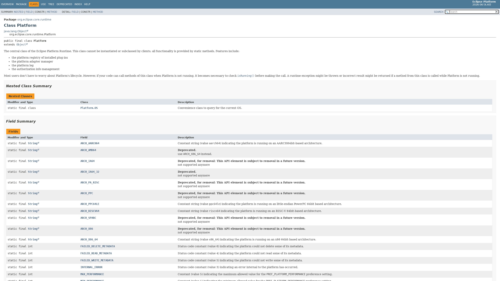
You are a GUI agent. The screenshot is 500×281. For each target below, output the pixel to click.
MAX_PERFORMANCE (92, 274)
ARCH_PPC (86, 193)
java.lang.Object (15, 31)
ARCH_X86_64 (89, 239)
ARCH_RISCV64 (89, 211)
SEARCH (438, 12)
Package (21, 4)
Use (43, 4)
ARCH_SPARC (88, 217)
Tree (51, 4)
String (32, 143)
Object (21, 44)
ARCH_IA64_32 (89, 171)
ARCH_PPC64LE (89, 203)
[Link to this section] (54, 86)
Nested (18, 12)
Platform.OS (89, 107)
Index (78, 4)
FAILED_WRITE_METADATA (96, 260)
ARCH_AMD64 (88, 150)
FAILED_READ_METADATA (96, 253)
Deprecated (64, 4)
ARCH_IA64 (87, 161)
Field (29, 12)
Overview (7, 4)
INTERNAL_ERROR (91, 267)
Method (52, 12)
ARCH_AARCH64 (89, 143)
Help (87, 4)
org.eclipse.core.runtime (34, 19)
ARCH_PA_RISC (89, 182)
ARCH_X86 (86, 228)
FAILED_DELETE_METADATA (97, 246)
